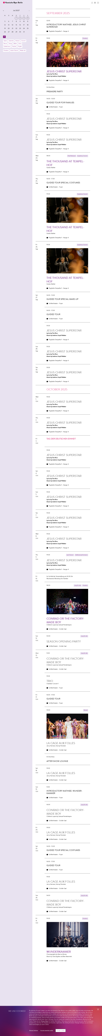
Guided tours (7, 46)
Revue (5, 43)
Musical (17, 40)
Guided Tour (53, 314)
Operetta (11, 40)
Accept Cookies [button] (60, 1030)
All (4, 36)
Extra (20, 43)
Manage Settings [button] (33, 1030)
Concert (23, 40)
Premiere (6, 50)
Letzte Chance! (14, 50)
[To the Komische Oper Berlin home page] (12, 3)
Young (10, 43)
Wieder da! (23, 50)
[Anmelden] (92, 2)
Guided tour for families (60, 103)
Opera (5, 40)
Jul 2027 (16, 10)
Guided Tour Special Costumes (63, 183)
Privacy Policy (44, 1021)
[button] (98, 2)
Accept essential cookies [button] (46, 1030)
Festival (14, 46)
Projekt (20, 46)
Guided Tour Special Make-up (62, 299)
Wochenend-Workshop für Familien (57, 578)
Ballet (15, 43)
